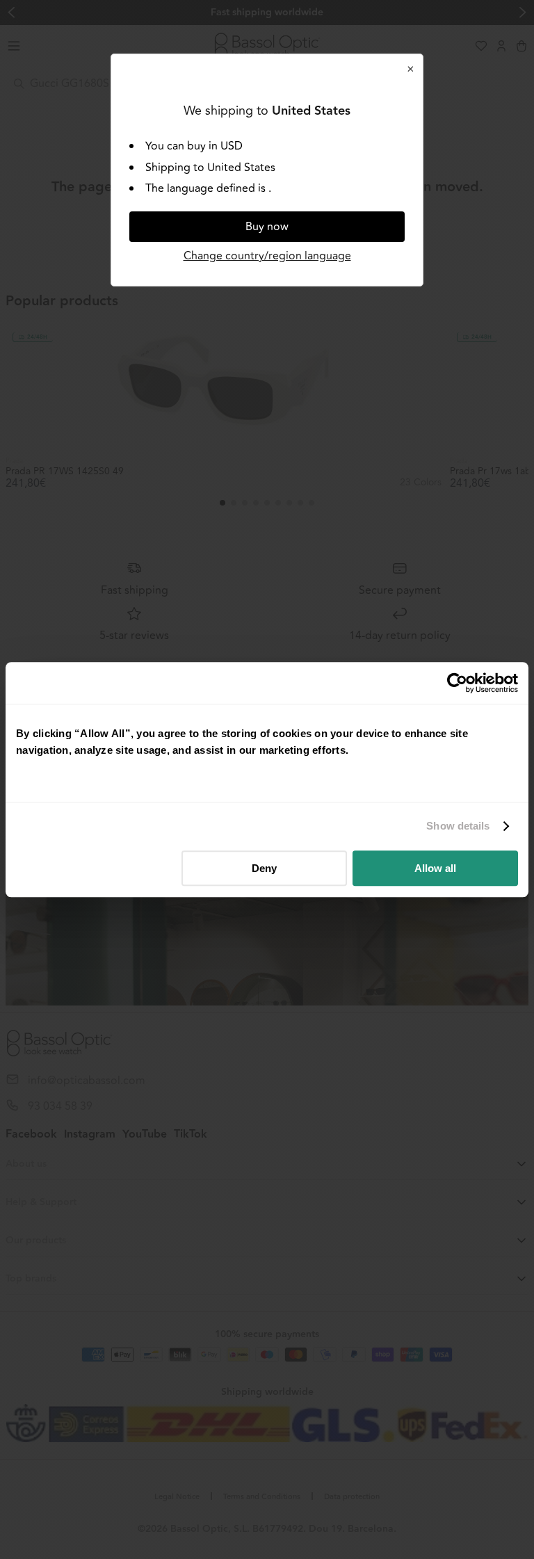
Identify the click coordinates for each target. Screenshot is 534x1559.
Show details (458, 826)
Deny (264, 868)
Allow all (435, 868)
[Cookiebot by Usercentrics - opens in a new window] (457, 682)
